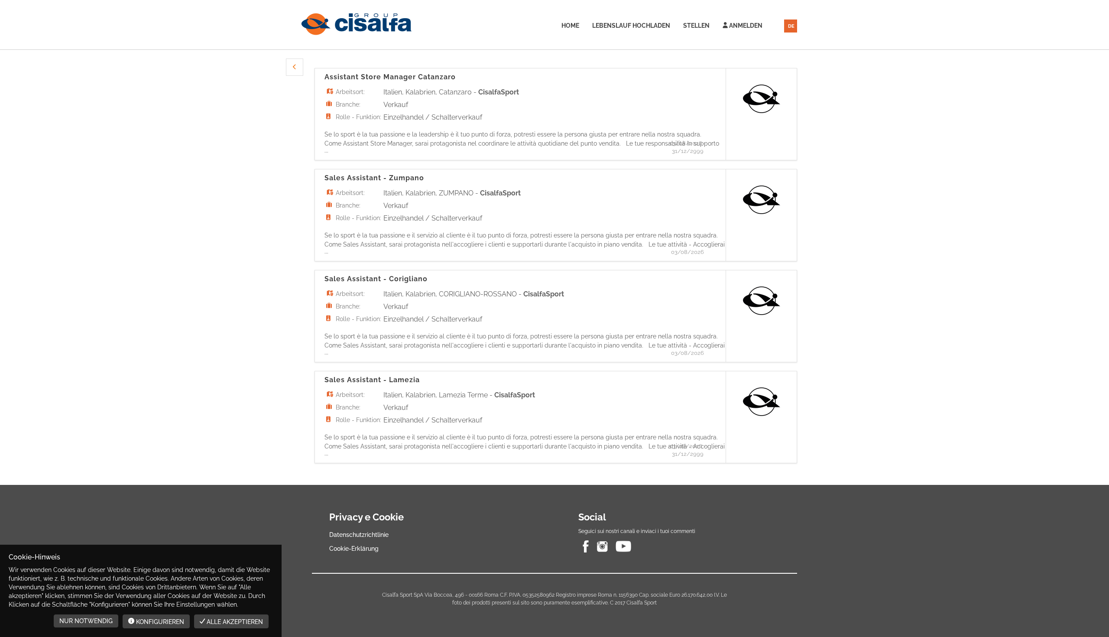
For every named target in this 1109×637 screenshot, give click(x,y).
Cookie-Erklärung (354, 548)
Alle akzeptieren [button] (234, 621)
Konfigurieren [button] (159, 621)
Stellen (696, 25)
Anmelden (745, 25)
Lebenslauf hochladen (631, 25)
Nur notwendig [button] (86, 621)
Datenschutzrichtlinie (359, 534)
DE (791, 26)
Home (570, 25)
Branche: (348, 104)
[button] (294, 67)
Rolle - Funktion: (358, 117)
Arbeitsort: (350, 91)
